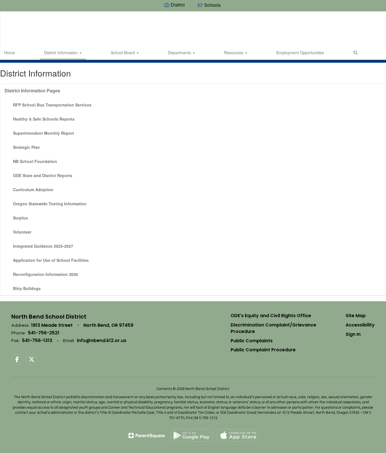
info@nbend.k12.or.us (101, 340)
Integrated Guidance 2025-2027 (43, 246)
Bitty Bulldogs (27, 288)
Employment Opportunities (300, 52)
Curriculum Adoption (33, 189)
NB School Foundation (35, 161)
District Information (61, 52)
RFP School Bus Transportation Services (52, 105)
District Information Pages (32, 90)
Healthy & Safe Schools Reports (44, 119)
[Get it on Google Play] (191, 435)
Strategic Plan (26, 147)
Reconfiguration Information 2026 (45, 274)
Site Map (356, 315)
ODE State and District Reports (42, 175)
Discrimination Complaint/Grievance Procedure (273, 328)
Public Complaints (252, 340)
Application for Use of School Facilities (51, 260)
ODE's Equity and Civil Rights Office (271, 315)
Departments (180, 52)
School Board (123, 52)
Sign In (353, 334)
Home (9, 52)
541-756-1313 (37, 340)
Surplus (20, 218)
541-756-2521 (43, 333)
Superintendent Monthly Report (43, 133)
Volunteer (22, 232)
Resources (234, 52)
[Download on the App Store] (238, 435)
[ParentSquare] (146, 435)
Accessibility (360, 325)
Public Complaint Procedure (263, 350)
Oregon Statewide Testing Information (49, 203)
